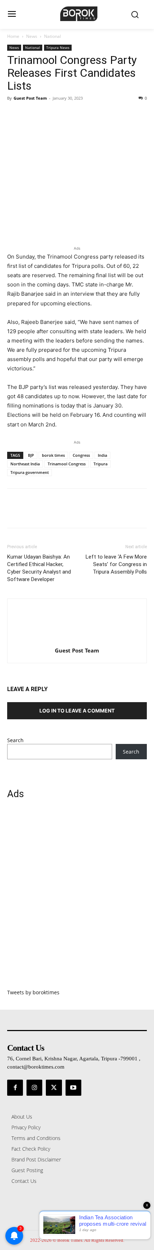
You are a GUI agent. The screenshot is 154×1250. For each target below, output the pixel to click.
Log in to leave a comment (77, 711)
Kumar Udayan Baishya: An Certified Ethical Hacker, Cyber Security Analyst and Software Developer (39, 568)
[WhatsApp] (64, 114)
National (52, 36)
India (102, 455)
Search (15, 740)
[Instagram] (34, 1087)
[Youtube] (73, 1087)
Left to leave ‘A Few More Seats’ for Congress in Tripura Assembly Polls (116, 564)
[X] (31, 114)
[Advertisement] (77, 898)
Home (13, 36)
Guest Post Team (30, 98)
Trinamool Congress (67, 463)
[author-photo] (77, 641)
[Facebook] (14, 114)
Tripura (100, 463)
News (31, 36)
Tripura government (29, 472)
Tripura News (57, 47)
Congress (81, 455)
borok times (53, 455)
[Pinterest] (47, 114)
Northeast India (25, 463)
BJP (31, 455)
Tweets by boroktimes (33, 992)
